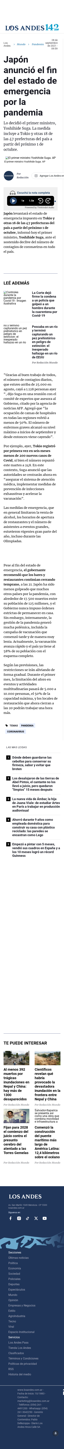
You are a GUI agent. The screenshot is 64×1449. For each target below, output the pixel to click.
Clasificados (16, 1353)
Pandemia (27, 725)
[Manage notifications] (55, 1433)
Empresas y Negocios (21, 1305)
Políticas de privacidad (22, 1363)
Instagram (19, 1218)
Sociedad (14, 1273)
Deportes (14, 1284)
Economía (14, 1268)
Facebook (10, 1218)
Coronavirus (15, 731)
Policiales (14, 1279)
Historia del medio (19, 1374)
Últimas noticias (18, 1257)
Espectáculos (16, 1289)
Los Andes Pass (18, 1342)
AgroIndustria (16, 1316)
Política (13, 1263)
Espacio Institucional (21, 1332)
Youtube (44, 1218)
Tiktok (27, 1218)
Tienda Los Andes (19, 1348)
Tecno (12, 1321)
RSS (11, 1369)
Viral (11, 1326)
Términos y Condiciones (23, 1358)
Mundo (21, 44)
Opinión (13, 1300)
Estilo (11, 1310)
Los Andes (7, 44)
